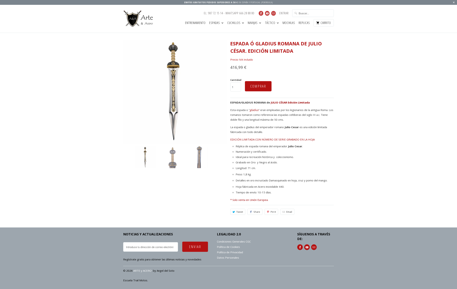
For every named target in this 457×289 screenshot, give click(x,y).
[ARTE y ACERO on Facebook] (261, 13)
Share (256, 211)
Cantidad (235, 79)
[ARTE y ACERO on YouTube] (267, 13)
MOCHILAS (289, 23)
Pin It (273, 211)
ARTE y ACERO (142, 270)
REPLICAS (304, 23)
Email (289, 211)
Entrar (284, 13)
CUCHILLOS (234, 23)
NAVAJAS (253, 23)
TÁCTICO (270, 23)
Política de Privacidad (230, 252)
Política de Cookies (228, 247)
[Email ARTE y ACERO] (273, 13)
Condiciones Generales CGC (234, 241)
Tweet (239, 211)
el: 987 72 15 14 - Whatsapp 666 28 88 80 (229, 13)
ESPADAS (215, 23)
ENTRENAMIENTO (195, 23)
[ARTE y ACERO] (139, 19)
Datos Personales (228, 257)
